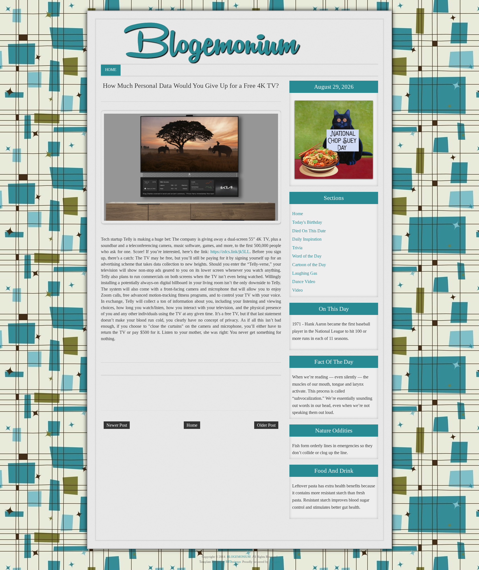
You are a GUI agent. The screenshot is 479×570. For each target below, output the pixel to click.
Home (110, 70)
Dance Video (303, 281)
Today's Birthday (307, 222)
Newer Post (116, 425)
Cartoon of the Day (309, 264)
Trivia (297, 247)
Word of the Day (307, 256)
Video (297, 290)
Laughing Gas (304, 273)
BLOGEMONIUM (239, 556)
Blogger (274, 561)
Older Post (266, 425)
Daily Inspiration (307, 239)
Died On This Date (309, 230)
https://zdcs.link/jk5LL (230, 251)
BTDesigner (233, 561)
